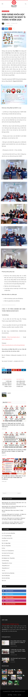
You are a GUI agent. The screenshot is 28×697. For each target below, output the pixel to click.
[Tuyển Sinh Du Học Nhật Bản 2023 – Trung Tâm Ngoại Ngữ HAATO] (14, 3)
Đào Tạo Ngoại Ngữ (6, 543)
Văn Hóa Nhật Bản (6, 575)
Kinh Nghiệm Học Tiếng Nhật (8, 558)
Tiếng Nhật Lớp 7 (5, 568)
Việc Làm (4, 580)
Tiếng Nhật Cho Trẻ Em (7, 563)
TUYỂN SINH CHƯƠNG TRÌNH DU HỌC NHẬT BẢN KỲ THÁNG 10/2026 (17, 651)
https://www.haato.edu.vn (13, 337)
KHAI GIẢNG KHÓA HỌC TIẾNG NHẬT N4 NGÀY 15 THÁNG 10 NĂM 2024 (21, 384)
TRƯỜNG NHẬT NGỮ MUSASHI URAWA (18, 659)
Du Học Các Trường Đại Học (8, 550)
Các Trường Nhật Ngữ (6, 535)
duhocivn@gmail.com (7, 339)
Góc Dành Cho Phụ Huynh (7, 553)
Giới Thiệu (10, 694)
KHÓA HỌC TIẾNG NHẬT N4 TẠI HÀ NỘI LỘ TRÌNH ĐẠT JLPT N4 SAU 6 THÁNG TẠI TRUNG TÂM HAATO (14, 451)
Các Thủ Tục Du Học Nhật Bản (8, 533)
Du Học (3, 548)
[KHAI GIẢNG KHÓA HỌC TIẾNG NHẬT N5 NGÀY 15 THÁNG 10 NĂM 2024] (14, 40)
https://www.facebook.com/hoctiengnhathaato (13, 345)
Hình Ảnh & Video (6, 555)
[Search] (25, 4)
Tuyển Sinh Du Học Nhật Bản (8, 573)
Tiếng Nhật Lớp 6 (5, 565)
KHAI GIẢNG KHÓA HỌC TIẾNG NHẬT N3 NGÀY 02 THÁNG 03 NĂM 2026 (18, 642)
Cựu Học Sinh (5, 540)
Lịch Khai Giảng (5, 11)
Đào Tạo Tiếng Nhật (6, 545)
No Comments (10, 25)
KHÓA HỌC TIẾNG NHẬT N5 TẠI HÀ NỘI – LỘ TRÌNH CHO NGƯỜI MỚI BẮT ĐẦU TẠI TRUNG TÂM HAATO (13, 425)
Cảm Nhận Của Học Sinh (7, 538)
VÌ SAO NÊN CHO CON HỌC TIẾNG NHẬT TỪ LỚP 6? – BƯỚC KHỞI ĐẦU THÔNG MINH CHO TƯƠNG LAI (14, 477)
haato (8, 23)
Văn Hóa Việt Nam (6, 578)
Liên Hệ (19, 694)
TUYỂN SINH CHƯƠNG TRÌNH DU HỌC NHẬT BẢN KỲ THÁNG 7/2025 (6, 384)
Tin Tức (3, 570)
